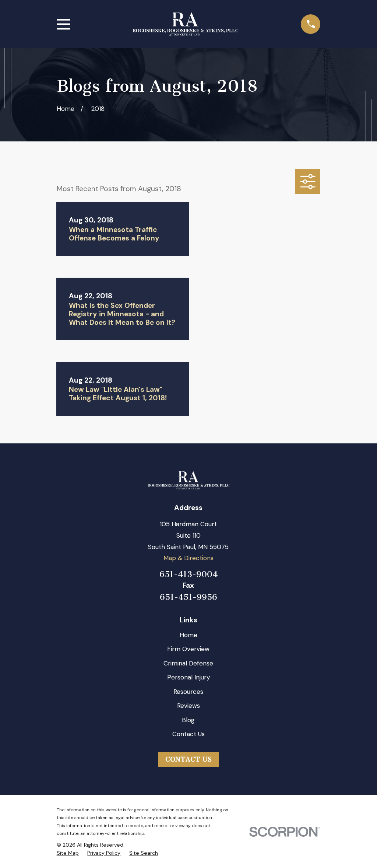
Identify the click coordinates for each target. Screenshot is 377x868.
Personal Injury (188, 677)
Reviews (188, 706)
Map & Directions (188, 558)
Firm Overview (188, 649)
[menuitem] (68, 853)
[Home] (185, 24)
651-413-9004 (188, 574)
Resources (188, 692)
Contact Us (188, 734)
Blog (188, 720)
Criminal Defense (188, 663)
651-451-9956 (188, 597)
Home (188, 635)
